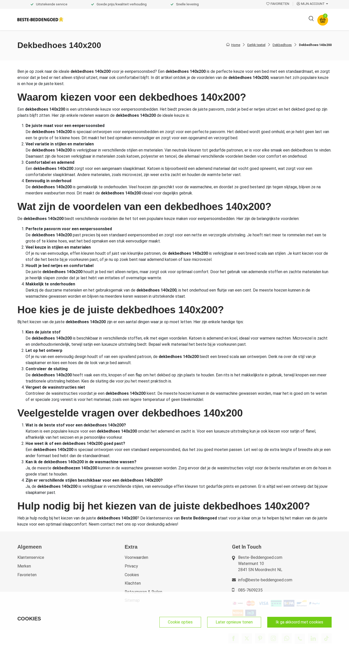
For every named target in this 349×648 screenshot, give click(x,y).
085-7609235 (250, 590)
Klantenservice (30, 557)
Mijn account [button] (313, 4)
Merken (24, 566)
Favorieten (27, 574)
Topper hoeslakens (188, 19)
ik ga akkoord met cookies (299, 622)
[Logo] (40, 19)
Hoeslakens (152, 19)
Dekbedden (123, 19)
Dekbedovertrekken (87, 19)
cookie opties (180, 622)
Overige (244, 19)
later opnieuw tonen (234, 622)
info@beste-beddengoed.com (265, 579)
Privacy (131, 566)
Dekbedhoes (282, 45)
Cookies (132, 574)
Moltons (221, 19)
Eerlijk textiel (256, 45)
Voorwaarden (136, 557)
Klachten (133, 583)
